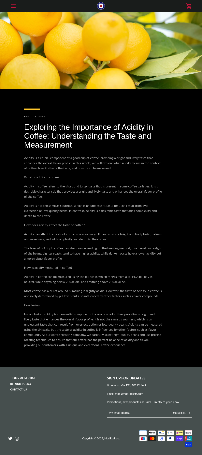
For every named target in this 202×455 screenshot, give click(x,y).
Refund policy (21, 383)
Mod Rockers (111, 438)
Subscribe (180, 413)
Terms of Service (23, 377)
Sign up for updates (126, 378)
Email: (110, 393)
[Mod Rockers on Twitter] (10, 438)
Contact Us (18, 389)
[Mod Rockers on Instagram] (17, 438)
